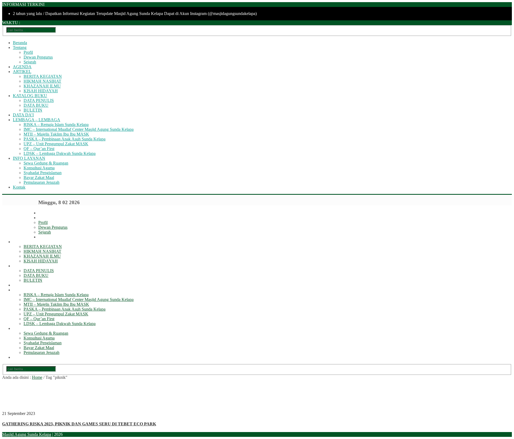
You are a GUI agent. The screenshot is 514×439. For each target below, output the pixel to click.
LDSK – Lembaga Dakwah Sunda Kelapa (60, 153)
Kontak (19, 187)
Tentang (20, 47)
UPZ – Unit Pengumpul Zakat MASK (56, 144)
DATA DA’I (23, 115)
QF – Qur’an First (39, 148)
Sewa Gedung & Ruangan (46, 163)
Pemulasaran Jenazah (41, 182)
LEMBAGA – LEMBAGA (36, 119)
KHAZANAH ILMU (42, 86)
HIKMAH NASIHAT (42, 81)
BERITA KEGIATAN (43, 76)
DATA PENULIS (39, 100)
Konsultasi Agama (39, 168)
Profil (28, 52)
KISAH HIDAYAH (41, 91)
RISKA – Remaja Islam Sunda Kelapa (56, 124)
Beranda (20, 42)
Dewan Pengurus (38, 57)
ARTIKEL (22, 71)
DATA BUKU (36, 105)
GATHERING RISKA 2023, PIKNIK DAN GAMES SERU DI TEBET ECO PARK (79, 424)
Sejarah (30, 62)
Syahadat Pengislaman (43, 172)
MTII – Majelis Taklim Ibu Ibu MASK (56, 134)
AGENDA (22, 66)
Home (37, 377)
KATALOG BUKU (30, 95)
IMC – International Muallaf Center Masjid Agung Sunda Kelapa (79, 129)
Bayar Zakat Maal (39, 177)
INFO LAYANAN (29, 158)
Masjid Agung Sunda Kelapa (26, 434)
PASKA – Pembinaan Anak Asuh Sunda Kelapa (64, 139)
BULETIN (33, 110)
